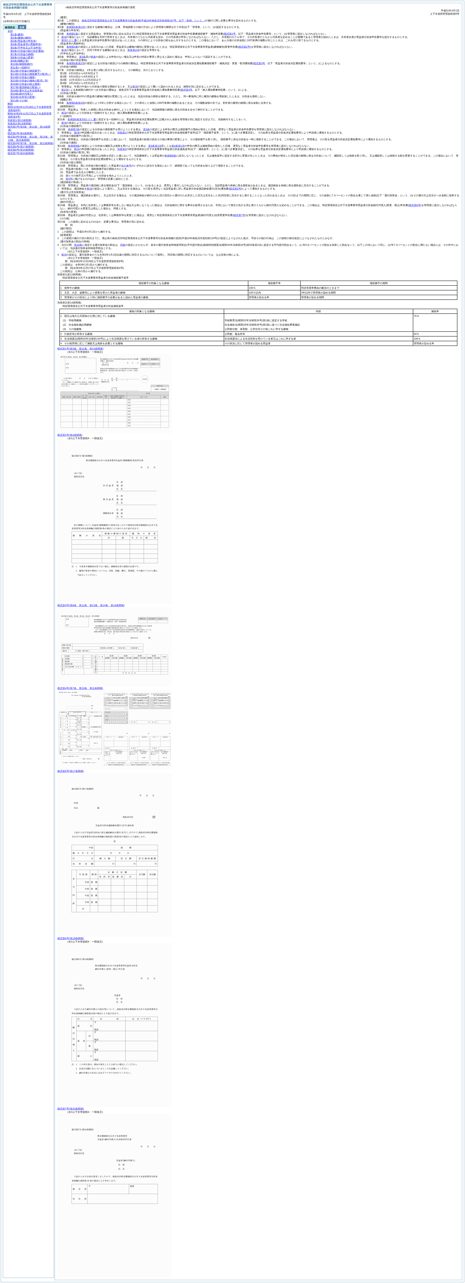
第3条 (82, 56)
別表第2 (121, 149)
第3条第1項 (154, 145)
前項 (63, 37)
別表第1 (121, 132)
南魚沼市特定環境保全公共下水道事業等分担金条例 (143, 20)
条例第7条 (74, 129)
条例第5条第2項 (75, 27)
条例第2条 (72, 33)
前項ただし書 (69, 40)
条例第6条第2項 (75, 63)
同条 (122, 244)
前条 (93, 56)
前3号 (69, 178)
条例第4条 (72, 46)
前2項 (64, 89)
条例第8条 (74, 145)
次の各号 (126, 165)
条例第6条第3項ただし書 (82, 119)
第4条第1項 (178, 145)
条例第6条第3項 (75, 102)
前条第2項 (133, 50)
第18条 (78, 244)
